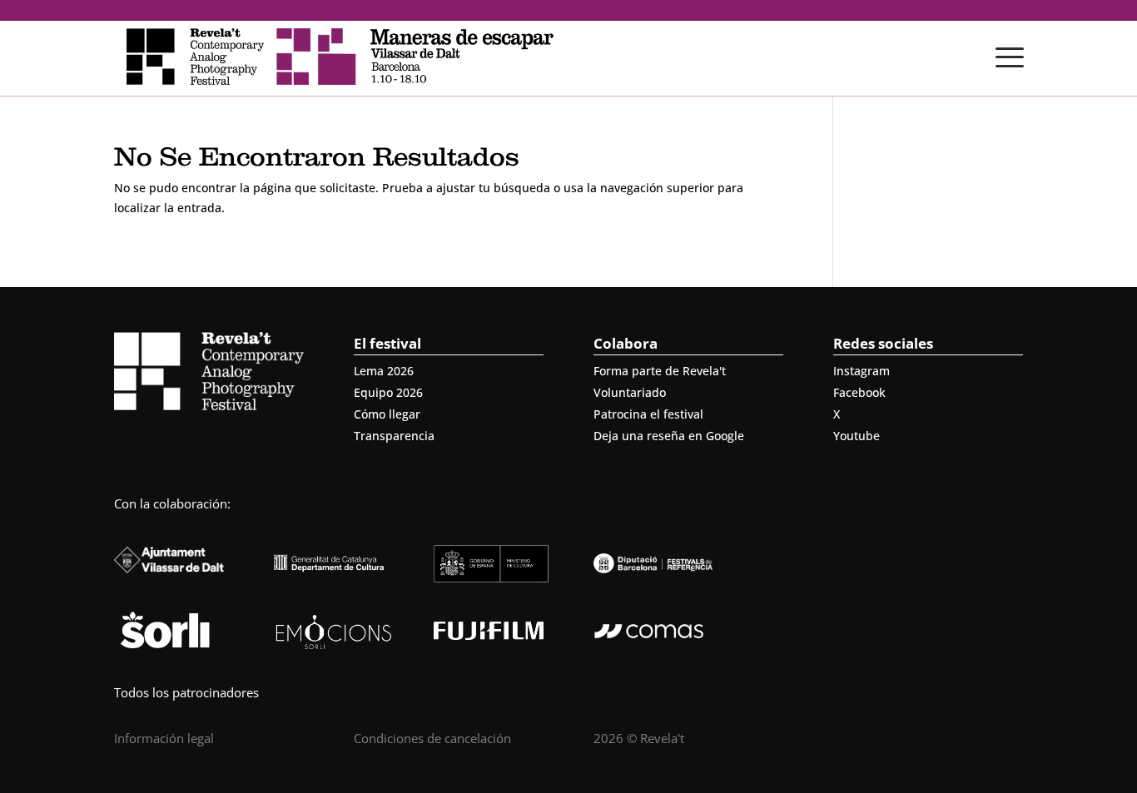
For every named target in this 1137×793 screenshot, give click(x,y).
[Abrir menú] (1009, 57)
